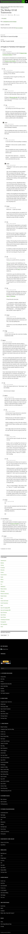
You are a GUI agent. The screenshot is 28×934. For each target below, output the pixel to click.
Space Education (4, 612)
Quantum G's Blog (4, 767)
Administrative (3, 560)
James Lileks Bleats (4, 686)
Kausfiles (2, 688)
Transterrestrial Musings (11, 1)
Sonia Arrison (3, 829)
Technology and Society (5, 7)
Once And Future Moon (5, 757)
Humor (2, 581)
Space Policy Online (4, 713)
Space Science (3, 617)
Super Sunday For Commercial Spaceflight (9, 36)
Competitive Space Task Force (6, 701)
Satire (2, 598)
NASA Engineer (4, 750)
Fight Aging (3, 814)
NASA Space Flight (4, 706)
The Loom (3, 897)
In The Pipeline (3, 890)
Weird (2, 626)
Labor (8, 296)
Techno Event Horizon (5, 831)
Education (13, 296)
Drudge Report (3, 858)
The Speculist (3, 833)
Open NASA (3, 760)
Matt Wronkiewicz (4, 748)
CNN (2, 855)
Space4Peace (3, 844)
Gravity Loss (3, 734)
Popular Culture (4, 595)
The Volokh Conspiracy (5, 693)
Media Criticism (13, 6)
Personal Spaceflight (4, 762)
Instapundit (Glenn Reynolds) (6, 683)
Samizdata (2, 690)
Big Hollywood (3, 853)
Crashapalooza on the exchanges (9, 21)
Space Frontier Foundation (5, 708)
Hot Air (2, 681)
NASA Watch (3, 752)
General (2, 572)
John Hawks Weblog (4, 892)
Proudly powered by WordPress (6, 932)
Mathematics (3, 586)
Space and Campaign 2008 (5, 610)
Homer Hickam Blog (4, 736)
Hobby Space (3, 704)
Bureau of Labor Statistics (10, 61)
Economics (6, 6)
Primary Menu (26, 1)
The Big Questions (4, 804)
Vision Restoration (4, 788)
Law (1, 584)
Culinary (2, 565)
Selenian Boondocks (4, 771)
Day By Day (3, 906)
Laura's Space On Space (5, 741)
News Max (3, 865)
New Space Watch (4, 755)
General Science (4, 574)
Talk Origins (3, 895)
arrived (4, 18)
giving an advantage (15, 523)
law (9, 263)
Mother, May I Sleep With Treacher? (7, 913)
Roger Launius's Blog (5, 769)
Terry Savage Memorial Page (6, 924)
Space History (3, 614)
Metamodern (3, 822)
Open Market (3, 867)
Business (2, 6)
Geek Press (3, 883)
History (2, 579)
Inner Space (3, 738)
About (2, 921)
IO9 (1, 819)
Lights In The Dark (4, 743)
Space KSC (3, 778)
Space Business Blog (4, 774)
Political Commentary (19, 6)
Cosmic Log (3, 731)
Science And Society (4, 600)
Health (9, 6)
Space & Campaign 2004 (5, 607)
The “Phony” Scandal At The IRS (7, 40)
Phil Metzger (3, 764)
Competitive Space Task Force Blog (7, 729)
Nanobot (2, 824)
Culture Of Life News (5, 842)
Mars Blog (2, 745)
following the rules (13, 97)
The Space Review (4, 716)
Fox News (2, 860)
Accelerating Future (4, 812)
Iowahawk (2, 910)
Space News (3, 711)
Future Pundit (3, 817)
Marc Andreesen (4, 799)
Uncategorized (3, 621)
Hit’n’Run (2, 679)
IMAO (2, 908)
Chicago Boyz (3, 676)
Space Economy (4, 776)
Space (2, 605)
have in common (19, 27)
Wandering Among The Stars (6, 790)
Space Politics (3, 783)
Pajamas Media (3, 869)
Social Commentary (4, 603)
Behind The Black (4, 726)
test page (2, 926)
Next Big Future (4, 826)
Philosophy (3, 591)
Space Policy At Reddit (5, 781)
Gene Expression (4, 885)
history (18, 269)
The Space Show (4, 718)
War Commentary (4, 624)
